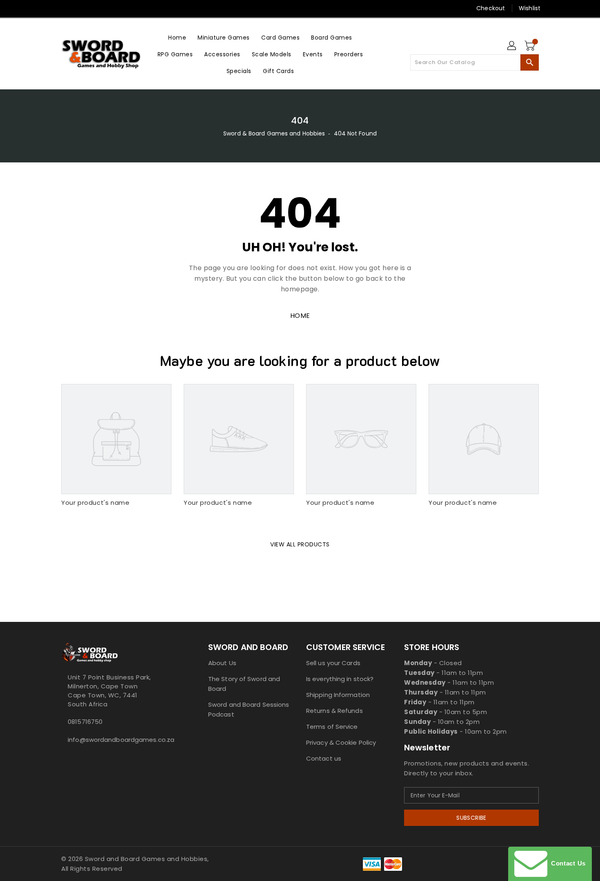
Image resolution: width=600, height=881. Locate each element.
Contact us (323, 758)
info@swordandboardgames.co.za (118, 739)
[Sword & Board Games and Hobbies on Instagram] (96, 8)
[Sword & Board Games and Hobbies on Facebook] (50, 8)
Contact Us (566, 863)
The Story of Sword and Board (244, 684)
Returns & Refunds (334, 710)
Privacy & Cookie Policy (341, 742)
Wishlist (529, 8)
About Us (222, 663)
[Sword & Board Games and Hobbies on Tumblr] (112, 8)
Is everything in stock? (339, 679)
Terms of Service (332, 726)
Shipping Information (338, 694)
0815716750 (85, 721)
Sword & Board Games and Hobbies (274, 133)
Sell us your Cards (333, 663)
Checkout (490, 8)
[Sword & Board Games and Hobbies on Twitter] (65, 8)
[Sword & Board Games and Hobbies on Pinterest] (81, 8)
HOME (300, 315)
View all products (300, 544)
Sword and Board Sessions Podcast (248, 709)
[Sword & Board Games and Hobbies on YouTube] (128, 8)
